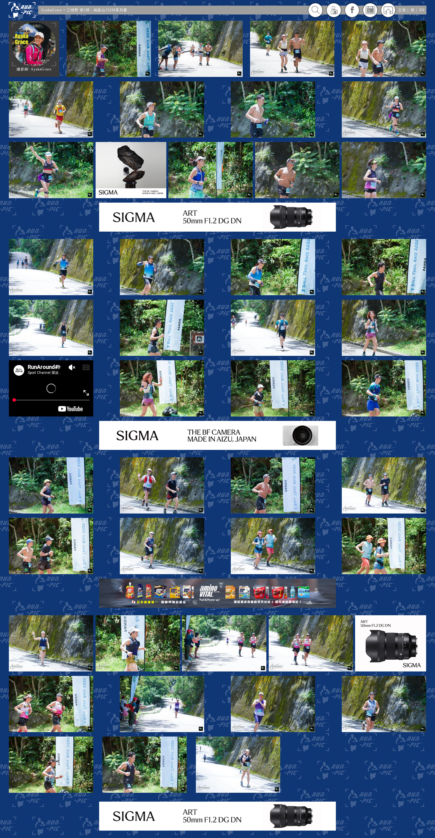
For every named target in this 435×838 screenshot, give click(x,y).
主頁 (402, 10)
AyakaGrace (51, 10)
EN (422, 10)
